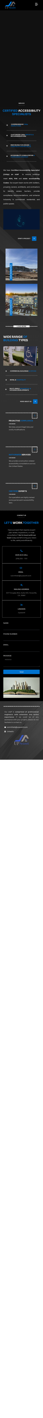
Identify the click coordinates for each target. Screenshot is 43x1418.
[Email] (21, 568)
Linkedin (21, 609)
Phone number (10, 634)
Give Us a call (21, 555)
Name (5, 623)
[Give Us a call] (22, 551)
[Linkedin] (22, 605)
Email (20, 572)
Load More (21, 326)
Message (7, 656)
